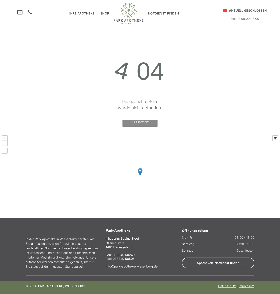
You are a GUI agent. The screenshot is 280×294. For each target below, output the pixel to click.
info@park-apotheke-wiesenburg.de (132, 266)
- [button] (4, 143)
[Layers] (275, 138)
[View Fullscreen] (4, 150)
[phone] (30, 12)
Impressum (246, 286)
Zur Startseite (140, 122)
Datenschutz (227, 286)
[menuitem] (81, 13)
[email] (20, 12)
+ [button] (4, 138)
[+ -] (140, 175)
